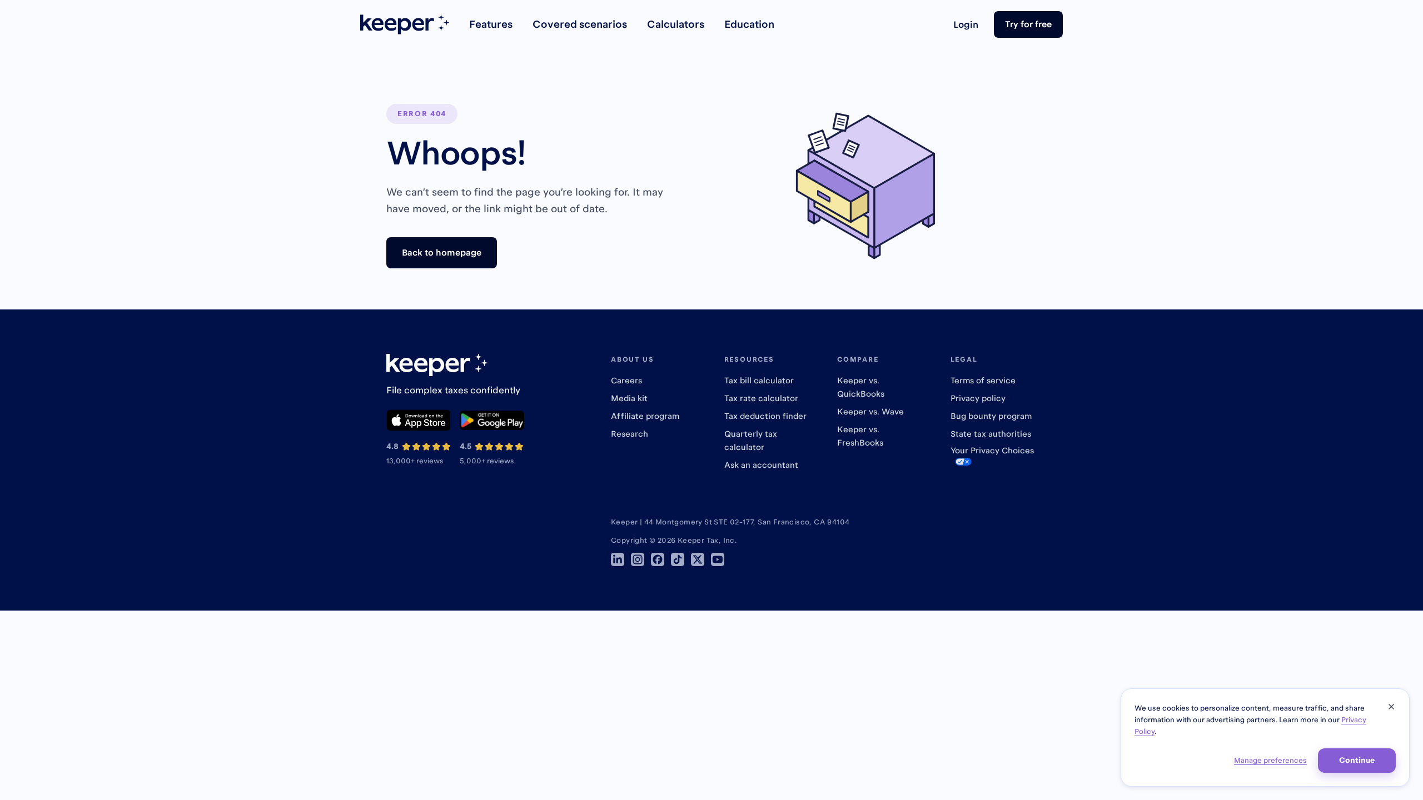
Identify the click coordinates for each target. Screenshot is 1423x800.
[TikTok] (677, 559)
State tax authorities (991, 433)
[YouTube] (717, 559)
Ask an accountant (761, 464)
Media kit (629, 398)
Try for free (1028, 24)
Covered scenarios (580, 24)
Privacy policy (978, 398)
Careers (626, 380)
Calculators (675, 24)
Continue (1357, 760)
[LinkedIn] (617, 559)
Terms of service (983, 380)
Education (749, 24)
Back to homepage (441, 252)
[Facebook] (657, 559)
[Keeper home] (404, 24)
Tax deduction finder (765, 416)
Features (491, 24)
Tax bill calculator (759, 380)
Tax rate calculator (761, 398)
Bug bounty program (991, 416)
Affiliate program (645, 416)
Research (629, 433)
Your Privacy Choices (992, 450)
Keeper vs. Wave (870, 411)
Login (965, 24)
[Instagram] (637, 559)
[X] (697, 559)
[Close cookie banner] (1391, 706)
